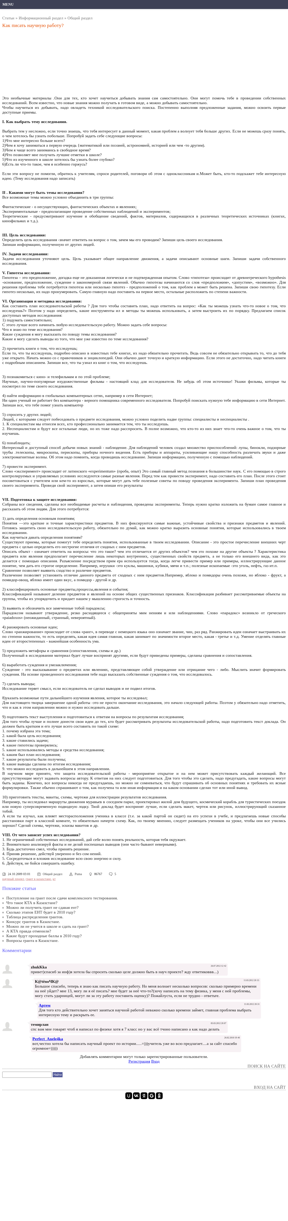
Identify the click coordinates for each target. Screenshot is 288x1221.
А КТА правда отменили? (28, 931)
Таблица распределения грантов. (34, 917)
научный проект (13, 879)
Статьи (8, 18)
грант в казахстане (38, 879)
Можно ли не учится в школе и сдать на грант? (47, 926)
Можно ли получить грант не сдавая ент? (42, 907)
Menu (8, 4)
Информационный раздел (41, 18)
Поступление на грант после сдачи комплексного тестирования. (62, 898)
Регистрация (139, 1061)
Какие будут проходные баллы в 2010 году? (44, 936)
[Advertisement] (99, 63)
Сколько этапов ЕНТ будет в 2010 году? (40, 912)
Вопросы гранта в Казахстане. (32, 940)
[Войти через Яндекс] (144, 1095)
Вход (155, 1061)
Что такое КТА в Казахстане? (31, 903)
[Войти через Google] (151, 1095)
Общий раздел (80, 18)
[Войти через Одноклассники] (159, 1095)
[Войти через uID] (128, 1095)
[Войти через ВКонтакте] (136, 1095)
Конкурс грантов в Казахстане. (33, 921)
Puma (78, 874)
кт (54, 879)
